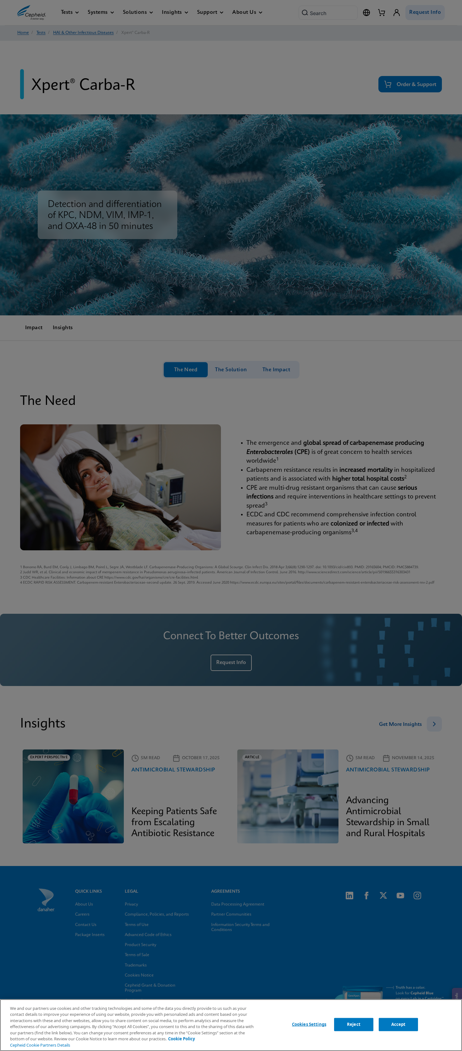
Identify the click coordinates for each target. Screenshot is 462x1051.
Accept (398, 1024)
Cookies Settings (309, 1024)
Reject (353, 1024)
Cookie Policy (181, 1039)
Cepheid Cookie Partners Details (40, 1045)
